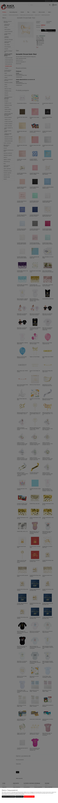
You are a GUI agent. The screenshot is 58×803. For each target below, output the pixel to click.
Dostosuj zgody (19, 796)
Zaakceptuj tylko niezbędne (8, 796)
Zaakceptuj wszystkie (29, 796)
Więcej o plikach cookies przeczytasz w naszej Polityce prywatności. (13, 794)
